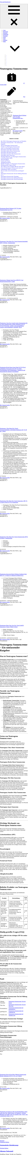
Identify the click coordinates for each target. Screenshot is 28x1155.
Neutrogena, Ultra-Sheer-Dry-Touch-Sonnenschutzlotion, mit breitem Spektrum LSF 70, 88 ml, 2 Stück (13, 430)
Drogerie (5, 33)
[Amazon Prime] (18, 129)
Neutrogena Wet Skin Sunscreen (8, 152)
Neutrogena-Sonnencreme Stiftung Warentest (12, 177)
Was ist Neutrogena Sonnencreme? (9, 145)
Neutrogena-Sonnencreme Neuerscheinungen (12, 179)
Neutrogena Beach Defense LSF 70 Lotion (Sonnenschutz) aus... (19, 117)
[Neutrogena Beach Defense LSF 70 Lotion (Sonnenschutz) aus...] (20, 114)
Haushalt (5, 36)
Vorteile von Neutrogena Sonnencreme (10, 146)
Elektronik (5, 34)
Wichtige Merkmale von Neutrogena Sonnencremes (13, 156)
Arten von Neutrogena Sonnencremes (10, 148)
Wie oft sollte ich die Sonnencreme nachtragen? (12, 170)
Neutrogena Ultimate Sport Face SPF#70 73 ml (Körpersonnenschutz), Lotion (11, 280)
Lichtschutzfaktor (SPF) (6, 158)
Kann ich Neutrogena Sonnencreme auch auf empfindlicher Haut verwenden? (12, 168)
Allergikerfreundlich (6, 162)
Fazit (2, 172)
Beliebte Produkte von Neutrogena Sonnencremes (13, 163)
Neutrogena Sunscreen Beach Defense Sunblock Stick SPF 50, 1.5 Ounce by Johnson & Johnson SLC (13, 574)
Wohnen (5, 40)
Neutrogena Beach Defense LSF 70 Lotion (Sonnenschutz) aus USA (10, 209)
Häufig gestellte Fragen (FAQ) (8, 165)
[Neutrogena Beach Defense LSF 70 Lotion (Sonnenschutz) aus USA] (14, 207)
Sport (4, 37)
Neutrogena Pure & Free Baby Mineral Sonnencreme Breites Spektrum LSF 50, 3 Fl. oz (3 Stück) (13, 1075)
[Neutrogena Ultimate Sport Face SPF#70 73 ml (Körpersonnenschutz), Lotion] (14, 278)
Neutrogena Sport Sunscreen (8, 155)
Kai (24, 96)
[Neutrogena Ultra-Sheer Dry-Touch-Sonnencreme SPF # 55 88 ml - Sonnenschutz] (14, 535)
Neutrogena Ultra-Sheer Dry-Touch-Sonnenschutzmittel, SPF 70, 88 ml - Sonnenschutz (14, 242)
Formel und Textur (5, 161)
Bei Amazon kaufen (18, 130)
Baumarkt (5, 31)
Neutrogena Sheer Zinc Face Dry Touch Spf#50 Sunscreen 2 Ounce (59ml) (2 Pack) (12, 626)
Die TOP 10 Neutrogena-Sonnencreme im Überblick (13, 141)
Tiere (4, 38)
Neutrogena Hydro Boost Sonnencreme (10, 151)
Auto (4, 30)
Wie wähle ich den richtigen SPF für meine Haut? (13, 166)
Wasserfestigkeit (5, 159)
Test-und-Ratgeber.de (5, 2)
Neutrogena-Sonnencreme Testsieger (10, 176)
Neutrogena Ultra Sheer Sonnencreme (10, 149)
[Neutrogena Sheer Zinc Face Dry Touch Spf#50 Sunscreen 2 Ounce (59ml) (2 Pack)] (14, 624)
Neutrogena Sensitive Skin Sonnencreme (11, 153)
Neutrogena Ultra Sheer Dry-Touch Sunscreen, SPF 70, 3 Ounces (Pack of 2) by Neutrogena (13, 501)
